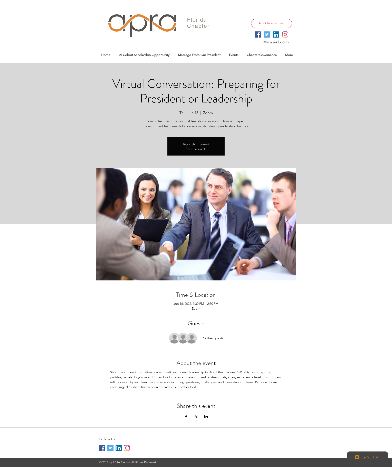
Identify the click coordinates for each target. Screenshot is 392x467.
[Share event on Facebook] (186, 416)
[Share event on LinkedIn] (206, 416)
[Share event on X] (196, 416)
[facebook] (258, 34)
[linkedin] (276, 34)
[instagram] (285, 34)
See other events (196, 148)
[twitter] (267, 34)
